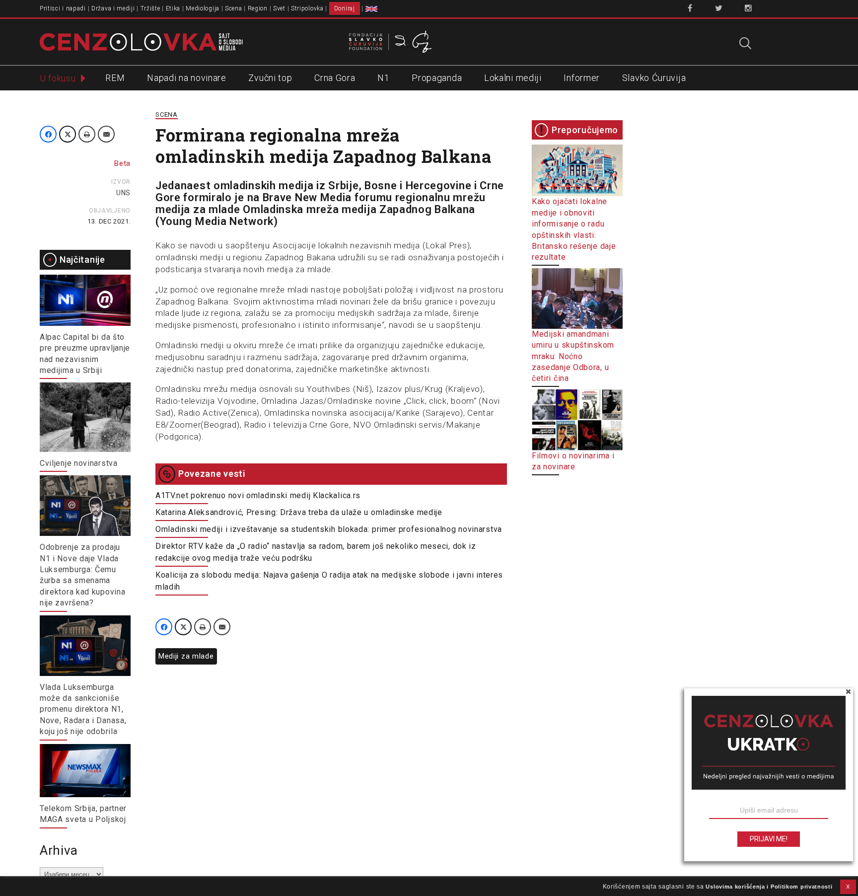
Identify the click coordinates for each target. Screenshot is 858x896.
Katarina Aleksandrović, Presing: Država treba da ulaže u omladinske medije (298, 512)
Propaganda (437, 78)
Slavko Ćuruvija (654, 78)
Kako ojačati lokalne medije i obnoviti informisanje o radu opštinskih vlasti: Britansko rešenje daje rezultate (574, 229)
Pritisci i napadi (63, 8)
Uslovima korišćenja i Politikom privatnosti (769, 887)
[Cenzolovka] (141, 41)
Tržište (150, 8)
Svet (279, 8)
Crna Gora (334, 78)
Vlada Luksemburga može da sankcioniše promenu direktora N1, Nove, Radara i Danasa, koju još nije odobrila (83, 709)
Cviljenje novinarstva (79, 463)
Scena (233, 8)
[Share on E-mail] (106, 134)
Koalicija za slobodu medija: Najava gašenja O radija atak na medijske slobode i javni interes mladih (329, 581)
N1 (383, 78)
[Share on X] (67, 134)
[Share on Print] (86, 134)
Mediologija (202, 8)
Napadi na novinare (186, 78)
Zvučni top (270, 78)
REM (115, 78)
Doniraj (344, 8)
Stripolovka (307, 8)
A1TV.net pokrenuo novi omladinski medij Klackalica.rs (257, 495)
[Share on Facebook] (48, 134)
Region (258, 8)
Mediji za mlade (186, 656)
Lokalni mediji (513, 78)
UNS (123, 193)
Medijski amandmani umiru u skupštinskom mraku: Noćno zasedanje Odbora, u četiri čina (573, 356)
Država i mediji (113, 8)
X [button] (848, 887)
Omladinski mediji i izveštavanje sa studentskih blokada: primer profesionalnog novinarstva (328, 529)
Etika (173, 8)
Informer (582, 78)
